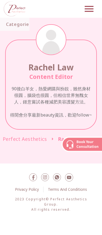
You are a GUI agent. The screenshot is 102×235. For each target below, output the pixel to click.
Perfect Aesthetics (25, 139)
